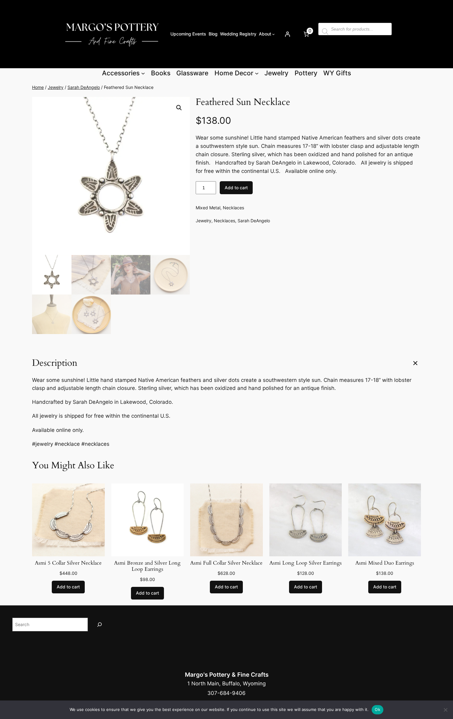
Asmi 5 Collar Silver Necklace (68, 563)
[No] (445, 710)
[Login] (287, 33)
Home (38, 87)
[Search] (99, 624)
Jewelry (55, 87)
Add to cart (236, 187)
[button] (179, 107)
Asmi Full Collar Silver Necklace (226, 563)
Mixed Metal (208, 207)
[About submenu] (273, 34)
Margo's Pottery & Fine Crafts (226, 674)
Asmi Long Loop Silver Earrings (305, 563)
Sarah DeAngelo (83, 87)
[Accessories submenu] (143, 73)
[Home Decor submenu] (257, 73)
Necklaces (233, 207)
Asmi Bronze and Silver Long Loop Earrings (147, 566)
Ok (377, 709)
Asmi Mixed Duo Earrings (384, 563)
